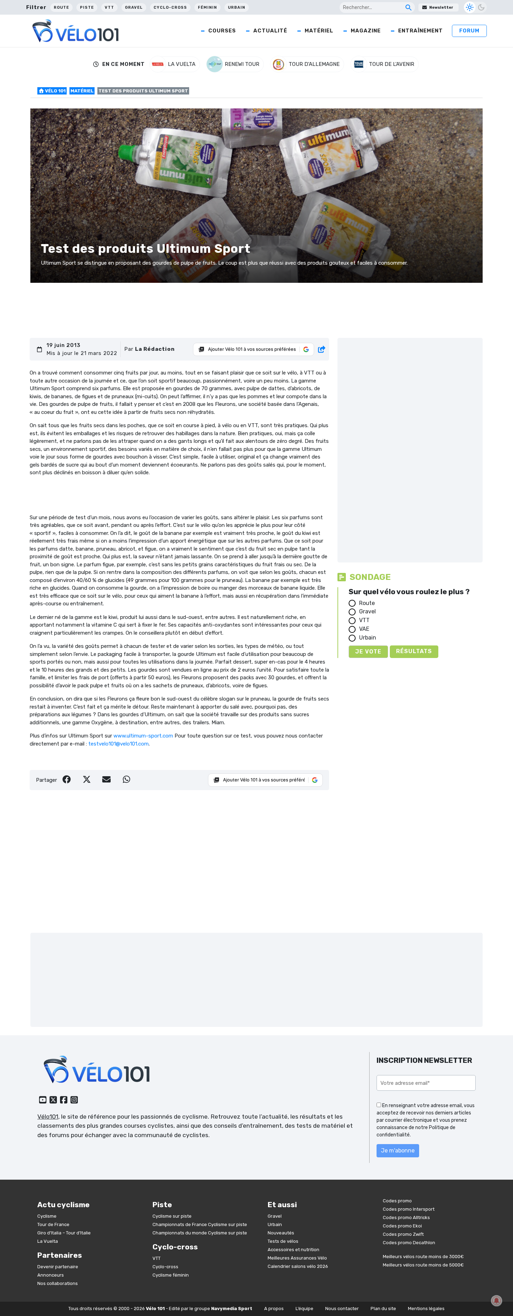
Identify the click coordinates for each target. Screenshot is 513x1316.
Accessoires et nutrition (293, 1249)
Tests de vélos (283, 1241)
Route (61, 7)
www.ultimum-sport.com (143, 736)
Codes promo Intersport (408, 1209)
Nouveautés (281, 1232)
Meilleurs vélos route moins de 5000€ (423, 1265)
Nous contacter (342, 1308)
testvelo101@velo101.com (118, 744)
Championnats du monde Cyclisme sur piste (200, 1232)
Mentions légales (426, 1308)
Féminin (207, 7)
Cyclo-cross (170, 7)
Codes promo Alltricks (406, 1217)
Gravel (134, 7)
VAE (364, 629)
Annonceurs (50, 1275)
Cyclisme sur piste (172, 1216)
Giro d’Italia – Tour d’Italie (64, 1232)
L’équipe (304, 1308)
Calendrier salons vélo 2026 (298, 1266)
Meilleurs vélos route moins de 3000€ (423, 1256)
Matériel (319, 31)
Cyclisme (47, 1216)
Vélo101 (47, 1116)
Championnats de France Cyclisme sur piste (200, 1224)
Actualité (270, 31)
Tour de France (53, 1224)
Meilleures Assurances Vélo (297, 1258)
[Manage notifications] (496, 1300)
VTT (109, 7)
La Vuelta (47, 1241)
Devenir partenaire (57, 1266)
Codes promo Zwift (403, 1234)
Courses (222, 31)
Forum (469, 31)
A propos (274, 1308)
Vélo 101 (55, 90)
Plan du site (383, 1308)
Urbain (236, 7)
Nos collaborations (57, 1283)
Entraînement (420, 31)
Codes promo (397, 1200)
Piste (87, 7)
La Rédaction (155, 349)
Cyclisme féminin (171, 1275)
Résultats (414, 651)
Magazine (366, 31)
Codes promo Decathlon (409, 1242)
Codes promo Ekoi (402, 1225)
